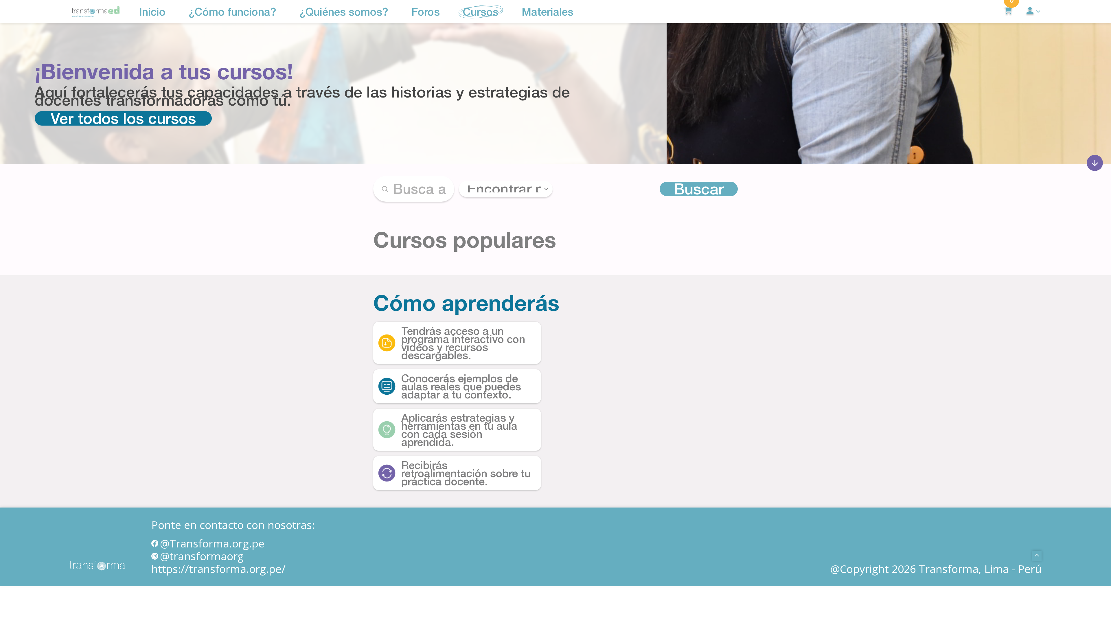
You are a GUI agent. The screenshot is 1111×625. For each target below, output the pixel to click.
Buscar (699, 189)
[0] (1008, 11)
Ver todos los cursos (123, 118)
